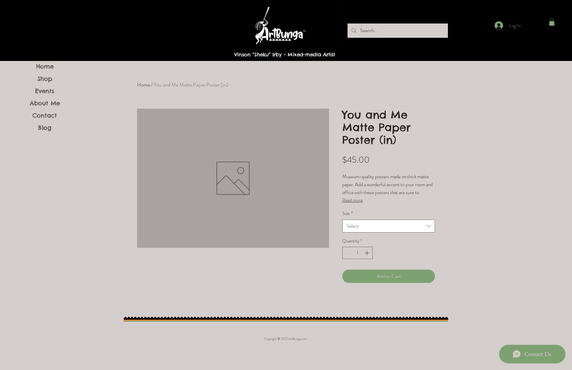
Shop (44, 78)
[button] (552, 22)
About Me (45, 103)
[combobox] (388, 226)
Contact (44, 115)
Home (45, 66)
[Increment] (367, 253)
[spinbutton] (357, 253)
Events (44, 91)
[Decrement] (347, 253)
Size (347, 213)
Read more (352, 200)
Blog (44, 128)
